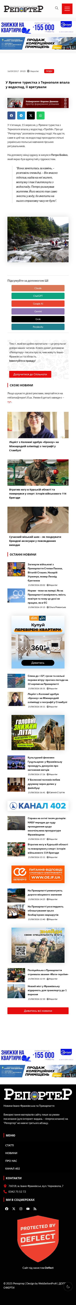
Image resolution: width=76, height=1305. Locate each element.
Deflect (49, 1267)
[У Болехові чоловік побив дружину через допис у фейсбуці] (16, 785)
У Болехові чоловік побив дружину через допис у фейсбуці (44, 783)
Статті (9, 1145)
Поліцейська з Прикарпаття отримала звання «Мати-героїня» (48, 972)
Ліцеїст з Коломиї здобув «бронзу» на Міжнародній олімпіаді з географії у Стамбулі (47, 698)
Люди (49, 71)
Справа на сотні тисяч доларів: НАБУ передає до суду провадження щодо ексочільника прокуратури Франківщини (47, 826)
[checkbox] (68, 1286)
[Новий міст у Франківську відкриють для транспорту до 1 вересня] (16, 991)
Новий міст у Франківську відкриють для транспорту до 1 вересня (47, 990)
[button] (11, 115)
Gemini (38, 311)
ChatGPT (38, 295)
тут (9, 401)
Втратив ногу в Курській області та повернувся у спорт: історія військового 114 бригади (48, 848)
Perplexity (38, 326)
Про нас (11, 1161)
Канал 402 (12, 1168)
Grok (38, 319)
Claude (38, 288)
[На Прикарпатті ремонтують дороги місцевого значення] (16, 895)
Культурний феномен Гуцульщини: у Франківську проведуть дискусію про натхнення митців (45, 763)
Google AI (38, 303)
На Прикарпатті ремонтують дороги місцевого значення (45, 892)
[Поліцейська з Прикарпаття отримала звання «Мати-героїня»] (16, 975)
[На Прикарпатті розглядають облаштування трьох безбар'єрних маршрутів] (16, 911)
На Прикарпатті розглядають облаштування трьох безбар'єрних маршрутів (46, 910)
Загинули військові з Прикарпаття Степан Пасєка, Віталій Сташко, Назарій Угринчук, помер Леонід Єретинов (45, 572)
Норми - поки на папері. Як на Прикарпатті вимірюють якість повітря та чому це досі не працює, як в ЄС (47, 596)
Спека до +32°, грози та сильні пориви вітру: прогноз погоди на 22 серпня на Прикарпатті (48, 679)
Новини (11, 1153)
